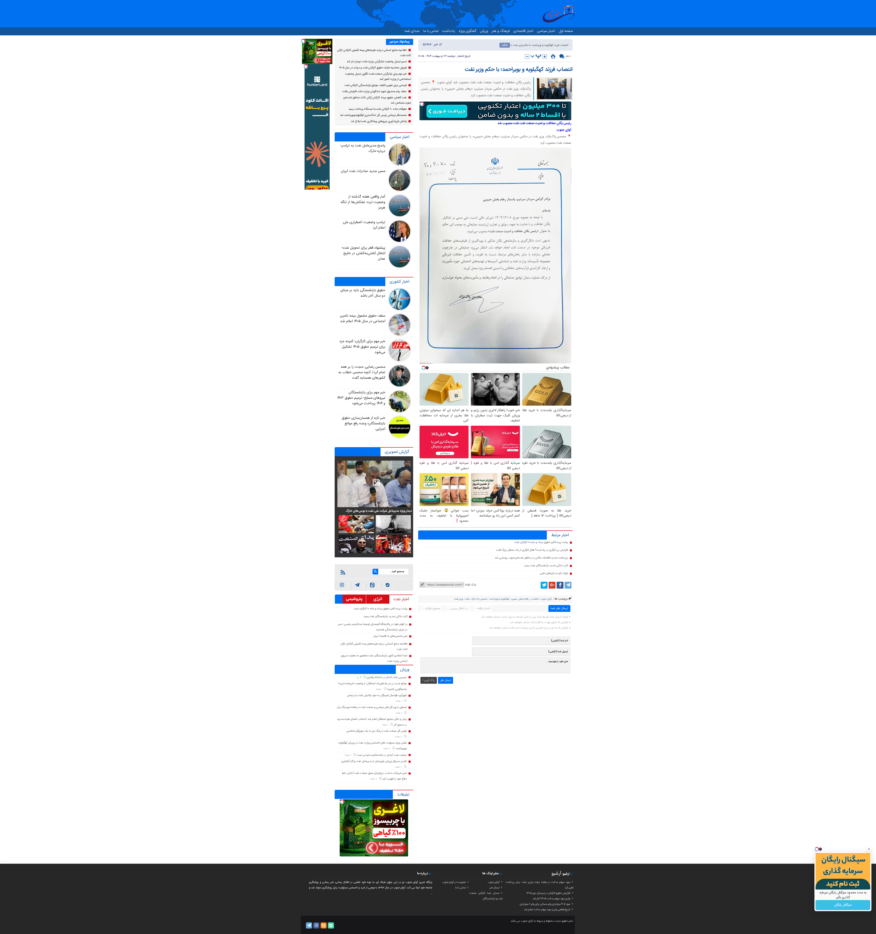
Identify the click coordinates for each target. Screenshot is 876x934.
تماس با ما (430, 31)
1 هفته (379, 689)
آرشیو (556, 873)
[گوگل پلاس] (552, 585)
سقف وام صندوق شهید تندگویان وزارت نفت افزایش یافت (374, 91)
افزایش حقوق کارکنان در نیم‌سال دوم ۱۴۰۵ (548, 893)
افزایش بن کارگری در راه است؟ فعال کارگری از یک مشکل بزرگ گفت (532, 550)
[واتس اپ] (357, 585)
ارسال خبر (494, 887)
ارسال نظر (445, 680)
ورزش (484, 31)
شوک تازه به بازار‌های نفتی (554, 573)
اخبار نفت (401, 599)
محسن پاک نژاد (479, 599)
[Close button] (869, 849)
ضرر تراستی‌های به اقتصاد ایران (390, 636)
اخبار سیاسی (546, 31)
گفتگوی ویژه (467, 31)
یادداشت (448, 31)
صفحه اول (566, 31)
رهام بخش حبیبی (520, 599)
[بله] (387, 585)
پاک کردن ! (429, 680)
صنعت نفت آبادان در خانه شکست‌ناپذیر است (382, 755)
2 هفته (399, 737)
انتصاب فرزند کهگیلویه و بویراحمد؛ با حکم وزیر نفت (519, 69)
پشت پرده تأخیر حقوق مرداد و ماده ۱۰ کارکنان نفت (541, 542)
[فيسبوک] (560, 585)
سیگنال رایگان (843, 905)
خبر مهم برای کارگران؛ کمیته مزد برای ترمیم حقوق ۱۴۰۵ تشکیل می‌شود (362, 346)
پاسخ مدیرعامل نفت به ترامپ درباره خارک (363, 148)
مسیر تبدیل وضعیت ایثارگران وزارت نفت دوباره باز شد (377, 61)
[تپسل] (422, 104)
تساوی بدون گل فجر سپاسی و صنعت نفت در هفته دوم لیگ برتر (372, 707)
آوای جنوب (546, 599)
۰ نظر (568, 56)
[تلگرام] (568, 585)
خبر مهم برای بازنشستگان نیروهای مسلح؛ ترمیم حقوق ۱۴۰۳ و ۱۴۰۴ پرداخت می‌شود (361, 398)
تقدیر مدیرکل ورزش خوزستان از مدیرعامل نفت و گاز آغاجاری (374, 761)
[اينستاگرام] (342, 585)
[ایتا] (372, 585)
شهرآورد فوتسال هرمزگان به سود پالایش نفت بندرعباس (377, 695)
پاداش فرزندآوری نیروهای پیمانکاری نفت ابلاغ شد (379, 121)
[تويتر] (544, 585)
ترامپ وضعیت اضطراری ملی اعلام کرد (364, 225)
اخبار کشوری (399, 281)
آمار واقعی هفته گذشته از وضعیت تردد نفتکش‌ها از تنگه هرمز (363, 202)
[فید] (343, 572)
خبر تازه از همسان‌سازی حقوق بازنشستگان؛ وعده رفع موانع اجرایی (363, 423)
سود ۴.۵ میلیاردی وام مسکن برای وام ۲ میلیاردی (545, 904)
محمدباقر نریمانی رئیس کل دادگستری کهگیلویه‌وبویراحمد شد (373, 115)
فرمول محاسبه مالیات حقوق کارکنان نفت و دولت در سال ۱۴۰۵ (373, 67)
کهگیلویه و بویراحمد (499, 599)
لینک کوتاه (470, 584)
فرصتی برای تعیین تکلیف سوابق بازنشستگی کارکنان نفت (375, 85)
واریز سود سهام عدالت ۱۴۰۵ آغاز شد (551, 898)
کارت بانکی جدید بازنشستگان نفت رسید (546, 565)
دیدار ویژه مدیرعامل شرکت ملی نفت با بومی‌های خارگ (379, 511)
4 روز (359, 677)
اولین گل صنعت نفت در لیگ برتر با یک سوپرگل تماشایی (376, 731)
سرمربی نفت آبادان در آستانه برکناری (387, 677)
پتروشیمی (354, 599)
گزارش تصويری (397, 452)
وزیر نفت (458, 599)
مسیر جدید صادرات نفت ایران (363, 171)
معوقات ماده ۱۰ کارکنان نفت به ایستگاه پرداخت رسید (378, 109)
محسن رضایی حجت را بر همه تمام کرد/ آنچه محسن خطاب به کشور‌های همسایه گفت (361, 372)
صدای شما (412, 31)
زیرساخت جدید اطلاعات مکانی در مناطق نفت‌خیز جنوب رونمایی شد (531, 558)
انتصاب (535, 599)
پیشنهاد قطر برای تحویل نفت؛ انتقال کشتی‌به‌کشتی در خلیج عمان (363, 253)
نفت (467, 599)
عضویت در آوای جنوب (454, 882)
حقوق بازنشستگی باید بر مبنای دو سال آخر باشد (362, 293)
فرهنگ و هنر (501, 31)
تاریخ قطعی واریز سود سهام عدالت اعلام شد (547, 909)
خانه (504, 45)
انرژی (377, 599)
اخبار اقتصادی (523, 31)
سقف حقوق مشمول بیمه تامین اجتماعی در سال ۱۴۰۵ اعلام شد (362, 318)
